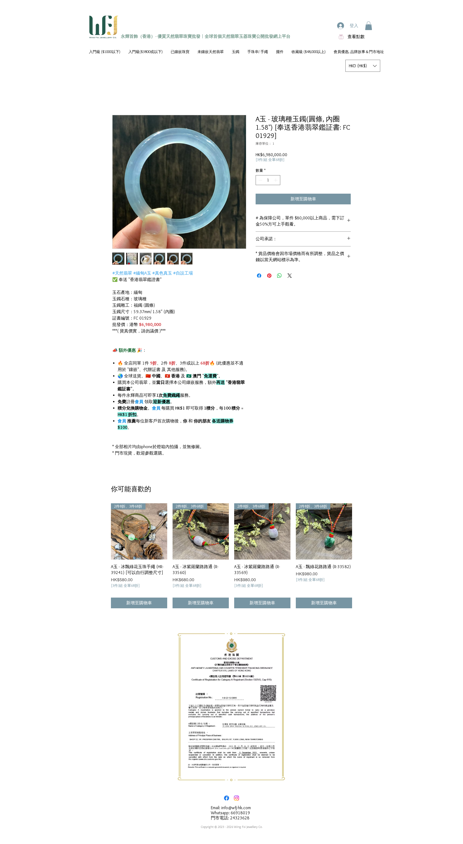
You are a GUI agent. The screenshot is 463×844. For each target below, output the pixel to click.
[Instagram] (236, 798)
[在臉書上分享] (259, 275)
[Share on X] (289, 275)
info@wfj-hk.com (236, 807)
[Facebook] (226, 798)
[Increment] (276, 180)
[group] (231, 556)
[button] (368, 25)
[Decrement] (259, 180)
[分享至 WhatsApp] (279, 275)
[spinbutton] (268, 180)
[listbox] (362, 66)
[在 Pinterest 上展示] (269, 275)
